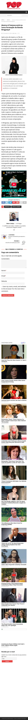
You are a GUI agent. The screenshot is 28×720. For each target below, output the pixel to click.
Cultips (15, 33)
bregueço (7, 206)
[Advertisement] (14, 308)
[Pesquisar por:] (14, 15)
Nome (3, 270)
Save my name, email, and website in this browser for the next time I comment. (13, 289)
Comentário (5, 259)
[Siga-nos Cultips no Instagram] (14, 230)
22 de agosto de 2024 (7, 33)
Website (4, 281)
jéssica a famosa (16, 206)
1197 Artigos (19, 223)
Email (3, 276)
